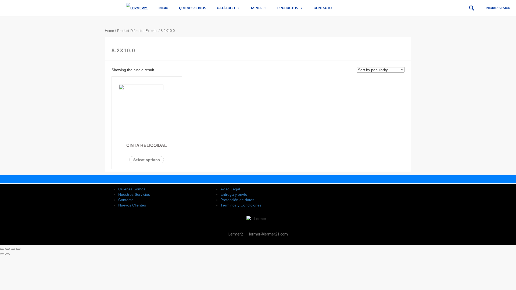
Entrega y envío (233, 194)
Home (109, 31)
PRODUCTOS (287, 8)
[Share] (7, 249)
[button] (472, 8)
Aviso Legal (230, 189)
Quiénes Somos (131, 189)
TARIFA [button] (256, 8)
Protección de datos (237, 200)
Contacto (323, 8)
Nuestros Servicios (134, 194)
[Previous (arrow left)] (2, 254)
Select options (146, 160)
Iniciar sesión (498, 8)
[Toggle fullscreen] (13, 249)
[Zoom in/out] (18, 249)
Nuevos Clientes (132, 205)
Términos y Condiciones (240, 205)
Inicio (163, 8)
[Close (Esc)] (2, 249)
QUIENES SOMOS (192, 8)
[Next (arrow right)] (7, 254)
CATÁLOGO (226, 8)
